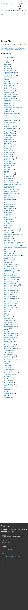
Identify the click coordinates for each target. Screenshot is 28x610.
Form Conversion (9, 208)
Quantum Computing (10, 324)
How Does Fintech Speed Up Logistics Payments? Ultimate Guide (13, 44)
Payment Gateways (10, 287)
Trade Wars (7, 371)
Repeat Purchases (9, 337)
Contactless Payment (10, 120)
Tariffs (6, 363)
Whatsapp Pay (8, 397)
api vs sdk (7, 68)
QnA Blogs (7, 318)
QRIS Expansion (9, 322)
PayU (5, 313)
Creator (6, 124)
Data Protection (9, 141)
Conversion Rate (9, 122)
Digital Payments (9, 158)
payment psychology (10, 303)
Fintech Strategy (9, 201)
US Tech (6, 388)
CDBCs (6, 104)
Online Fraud (8, 262)
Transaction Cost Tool (10, 373)
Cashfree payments (10, 96)
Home (20, 1)
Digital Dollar (8, 150)
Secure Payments (9, 346)
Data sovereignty (9, 145)
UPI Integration (8, 382)
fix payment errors (9, 204)
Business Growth (9, 89)
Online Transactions (10, 268)
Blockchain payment (10, 83)
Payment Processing (10, 302)
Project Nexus (8, 317)
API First (6, 66)
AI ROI (6, 63)
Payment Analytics (9, 274)
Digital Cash (7, 148)
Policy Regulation (9, 315)
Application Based (9, 72)
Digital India (7, 156)
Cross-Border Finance (10, 128)
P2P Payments (8, 272)
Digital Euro (7, 154)
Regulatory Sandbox (10, 335)
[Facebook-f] (2, 563)
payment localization (10, 292)
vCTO (6, 391)
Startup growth (8, 354)
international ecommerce (11, 229)
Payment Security (9, 307)
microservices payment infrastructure (15, 247)
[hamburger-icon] (25, 1)
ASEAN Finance (8, 74)
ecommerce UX (8, 169)
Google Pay (7, 223)
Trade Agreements (9, 369)
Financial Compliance (10, 190)
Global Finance (8, 216)
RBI (5, 330)
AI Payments (8, 61)
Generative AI (8, 210)
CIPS (5, 115)
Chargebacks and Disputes (12, 107)
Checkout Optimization (11, 113)
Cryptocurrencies (9, 134)
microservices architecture (12, 246)
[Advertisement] (14, 460)
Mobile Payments (9, 253)
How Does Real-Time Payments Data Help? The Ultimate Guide (13, 48)
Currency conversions (10, 135)
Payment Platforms (9, 300)
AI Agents (7, 59)
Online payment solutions (11, 266)
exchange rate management (12, 184)
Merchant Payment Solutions (12, 242)
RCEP (6, 332)
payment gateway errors (11, 285)
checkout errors (9, 111)
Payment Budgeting (10, 275)
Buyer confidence (9, 91)
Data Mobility (8, 139)
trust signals (7, 376)
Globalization (8, 221)
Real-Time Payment (10, 333)
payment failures (9, 283)
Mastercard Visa (9, 240)
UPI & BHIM (7, 380)
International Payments (11, 231)
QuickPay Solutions (10, 326)
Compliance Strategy (10, 117)
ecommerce (7, 167)
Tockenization (8, 367)
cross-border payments (11, 130)
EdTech (6, 171)
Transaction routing (10, 374)
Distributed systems (10, 163)
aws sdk (6, 79)
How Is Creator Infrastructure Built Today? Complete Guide (12, 47)
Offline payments (9, 261)
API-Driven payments (10, 70)
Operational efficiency (10, 270)
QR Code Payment (9, 320)
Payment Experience (10, 281)
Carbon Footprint (9, 92)
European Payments (10, 182)
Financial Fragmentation (11, 191)
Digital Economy (9, 152)
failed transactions (9, 186)
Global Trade (8, 219)
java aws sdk (8, 233)
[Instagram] (7, 563)
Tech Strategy (8, 365)
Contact (21, 9)
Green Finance (8, 225)
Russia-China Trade (10, 341)
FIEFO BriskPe (8, 188)
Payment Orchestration (11, 298)
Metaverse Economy (10, 244)
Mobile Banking (8, 251)
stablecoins (7, 352)
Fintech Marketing (9, 199)
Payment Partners (21, 5)
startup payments (9, 356)
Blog (20, 8)
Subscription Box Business (12, 360)
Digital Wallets (8, 162)
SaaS (5, 343)
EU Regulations (8, 178)
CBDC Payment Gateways (12, 100)
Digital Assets (8, 147)
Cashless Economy (9, 98)
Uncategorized (8, 378)
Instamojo (7, 227)
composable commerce (11, 119)
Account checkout (9, 57)
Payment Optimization (10, 296)
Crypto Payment (9, 132)
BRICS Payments (9, 85)
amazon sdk (7, 64)
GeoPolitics (7, 212)
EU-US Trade (8, 180)
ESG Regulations (9, 173)
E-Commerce (8, 165)
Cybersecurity (8, 137)
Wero (5, 395)
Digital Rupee (8, 160)
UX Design (7, 389)
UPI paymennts (8, 384)
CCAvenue (7, 102)
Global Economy (9, 214)
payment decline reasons (11, 277)
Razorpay (7, 328)
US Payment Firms (9, 386)
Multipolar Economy (10, 257)
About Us (21, 3)
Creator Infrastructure (10, 126)
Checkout (7, 109)
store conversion (9, 358)
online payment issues (10, 264)
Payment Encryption (10, 279)
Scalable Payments (9, 345)
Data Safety (7, 143)
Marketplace (8, 238)
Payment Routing (9, 305)
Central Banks (8, 105)
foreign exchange (9, 206)
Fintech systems (9, 203)
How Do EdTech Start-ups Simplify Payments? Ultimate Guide (13, 45)
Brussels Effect (8, 87)
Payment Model (8, 294)
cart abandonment (9, 94)
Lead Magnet (8, 236)
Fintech (6, 195)
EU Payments (8, 176)
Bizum (6, 81)
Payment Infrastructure (11, 289)
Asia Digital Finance (10, 76)
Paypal (6, 311)
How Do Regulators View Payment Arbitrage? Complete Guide (13, 49)
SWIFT (6, 361)
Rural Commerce (9, 339)
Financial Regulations (10, 193)
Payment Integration (10, 290)
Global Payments (9, 218)
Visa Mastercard (9, 393)
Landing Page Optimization (12, 234)
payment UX (8, 309)
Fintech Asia (7, 197)
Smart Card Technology (11, 348)
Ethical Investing (9, 175)
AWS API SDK (8, 77)
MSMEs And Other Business (12, 255)
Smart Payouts (8, 350)
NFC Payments (8, 259)
